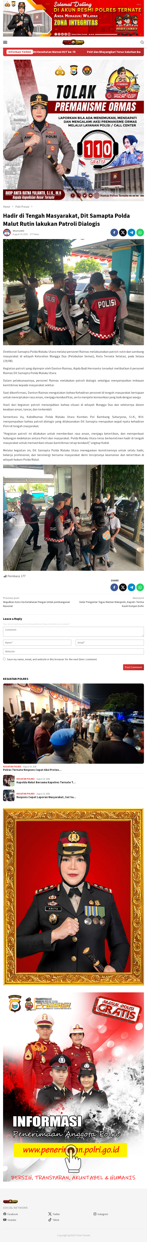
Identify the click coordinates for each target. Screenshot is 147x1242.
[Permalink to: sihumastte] (7, 232)
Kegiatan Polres (12, 766)
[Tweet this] (123, 232)
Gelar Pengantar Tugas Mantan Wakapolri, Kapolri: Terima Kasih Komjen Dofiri (111, 602)
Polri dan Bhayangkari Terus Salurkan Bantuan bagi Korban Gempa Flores (60, 52)
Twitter (56, 1214)
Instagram (103, 1214)
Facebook (12, 1214)
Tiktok (56, 1220)
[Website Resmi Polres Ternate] (73, 41)
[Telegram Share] (131, 232)
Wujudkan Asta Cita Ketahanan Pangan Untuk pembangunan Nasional (36, 602)
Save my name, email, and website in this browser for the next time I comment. (52, 659)
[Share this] (114, 232)
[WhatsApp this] (140, 232)
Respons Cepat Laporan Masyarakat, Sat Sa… (46, 797)
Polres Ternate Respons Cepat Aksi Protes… (32, 770)
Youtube (11, 1220)
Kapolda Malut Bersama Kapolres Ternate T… (46, 782)
